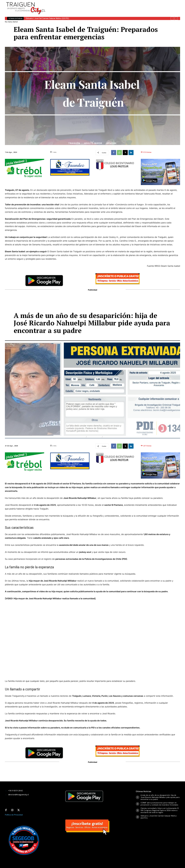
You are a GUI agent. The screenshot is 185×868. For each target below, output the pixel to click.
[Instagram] (12, 810)
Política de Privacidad (14, 815)
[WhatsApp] (119, 152)
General (111, 143)
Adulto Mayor (93, 143)
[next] (176, 18)
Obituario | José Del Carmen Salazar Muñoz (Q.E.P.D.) (159, 817)
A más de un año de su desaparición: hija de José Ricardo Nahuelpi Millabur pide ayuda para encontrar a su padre (160, 797)
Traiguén (74, 143)
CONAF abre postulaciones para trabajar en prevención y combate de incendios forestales (159, 804)
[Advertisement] (111, 5)
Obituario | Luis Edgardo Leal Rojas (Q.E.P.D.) (44, 18)
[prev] (172, 18)
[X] (125, 152)
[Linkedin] (131, 152)
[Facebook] (113, 152)
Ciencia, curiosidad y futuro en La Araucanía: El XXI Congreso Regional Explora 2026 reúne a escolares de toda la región (160, 810)
